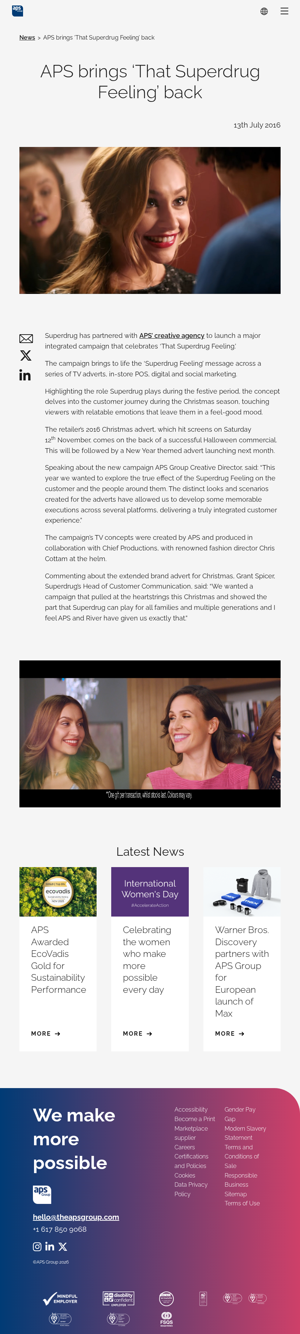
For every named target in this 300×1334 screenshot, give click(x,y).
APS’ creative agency (172, 335)
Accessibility (191, 1109)
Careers (185, 1147)
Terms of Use (242, 1203)
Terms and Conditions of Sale (242, 1156)
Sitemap (236, 1194)
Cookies (185, 1175)
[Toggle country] (264, 11)
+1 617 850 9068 (60, 1229)
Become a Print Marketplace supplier (195, 1128)
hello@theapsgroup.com (76, 1217)
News (27, 37)
